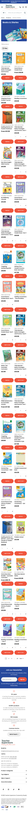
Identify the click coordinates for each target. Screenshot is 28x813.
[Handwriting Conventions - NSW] (7, 458)
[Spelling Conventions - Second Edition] (20, 287)
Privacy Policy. (14, 685)
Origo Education (5, 96)
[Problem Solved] (20, 527)
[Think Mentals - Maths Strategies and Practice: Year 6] (20, 356)
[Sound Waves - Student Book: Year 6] (7, 287)
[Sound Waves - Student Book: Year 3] (20, 221)
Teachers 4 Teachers (19, 96)
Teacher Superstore (10, 795)
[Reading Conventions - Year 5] (20, 630)
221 (17, 658)
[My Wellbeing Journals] (7, 188)
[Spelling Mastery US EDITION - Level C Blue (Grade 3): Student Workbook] (7, 527)
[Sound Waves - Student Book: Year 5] (7, 320)
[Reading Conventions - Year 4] (20, 594)
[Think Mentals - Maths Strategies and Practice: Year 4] (20, 152)
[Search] (25, 13)
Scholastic (4, 399)
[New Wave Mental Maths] (20, 564)
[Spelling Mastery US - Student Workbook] (7, 117)
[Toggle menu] (2, 7)
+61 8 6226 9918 (12, 758)
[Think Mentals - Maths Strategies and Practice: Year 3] (20, 117)
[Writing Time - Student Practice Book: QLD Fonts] (20, 257)
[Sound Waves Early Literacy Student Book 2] (7, 492)
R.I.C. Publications (5, 160)
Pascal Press (4, 264)
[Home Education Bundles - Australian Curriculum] (7, 564)
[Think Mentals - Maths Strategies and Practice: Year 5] (20, 320)
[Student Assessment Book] (20, 458)
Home (2, 18)
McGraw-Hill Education (7, 125)
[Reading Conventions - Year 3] (7, 630)
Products (8, 18)
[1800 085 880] (20, 7)
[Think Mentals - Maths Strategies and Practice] (7, 58)
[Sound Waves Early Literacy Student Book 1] (7, 594)
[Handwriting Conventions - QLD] (20, 492)
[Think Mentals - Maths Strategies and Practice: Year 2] (7, 221)
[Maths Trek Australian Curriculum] (7, 356)
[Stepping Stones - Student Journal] (7, 89)
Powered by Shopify (21, 795)
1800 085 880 (13, 756)
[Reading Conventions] (20, 89)
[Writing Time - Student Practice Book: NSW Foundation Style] (20, 426)
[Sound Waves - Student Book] (20, 58)
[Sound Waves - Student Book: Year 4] (20, 188)
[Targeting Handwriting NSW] (7, 257)
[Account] (23, 7)
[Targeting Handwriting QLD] (7, 426)
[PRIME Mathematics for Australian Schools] (7, 391)
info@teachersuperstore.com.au (10, 751)
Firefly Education (5, 66)
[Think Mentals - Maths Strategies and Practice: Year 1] (20, 391)
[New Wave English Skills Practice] (7, 152)
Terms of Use (22, 683)
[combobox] (14, 13)
